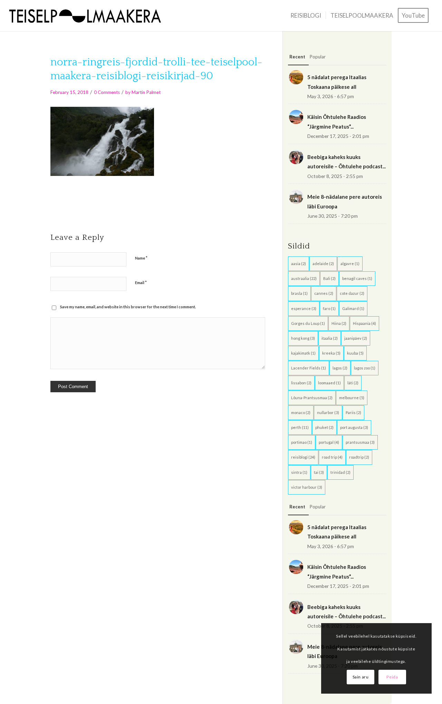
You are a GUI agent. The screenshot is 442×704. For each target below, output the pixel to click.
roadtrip (359, 457)
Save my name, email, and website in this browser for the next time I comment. (128, 306)
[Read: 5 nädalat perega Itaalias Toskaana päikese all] (296, 77)
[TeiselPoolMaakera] (87, 15)
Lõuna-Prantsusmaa (312, 397)
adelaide (323, 263)
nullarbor (328, 412)
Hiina (339, 323)
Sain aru (361, 676)
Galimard (353, 308)
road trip (332, 457)
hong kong (303, 338)
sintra (299, 472)
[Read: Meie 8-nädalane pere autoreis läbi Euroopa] (296, 197)
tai (319, 472)
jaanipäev (355, 338)
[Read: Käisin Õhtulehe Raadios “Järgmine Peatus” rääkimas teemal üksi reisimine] (296, 117)
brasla (299, 293)
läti (352, 383)
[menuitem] (306, 15)
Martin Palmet (146, 92)
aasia (298, 263)
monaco (300, 412)
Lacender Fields (308, 368)
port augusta (354, 427)
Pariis (353, 412)
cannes (323, 293)
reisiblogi (303, 457)
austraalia (304, 278)
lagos (340, 368)
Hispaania (364, 323)
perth (300, 427)
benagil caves (357, 278)
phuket (324, 427)
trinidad (340, 472)
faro (329, 308)
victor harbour (306, 487)
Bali (329, 278)
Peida (392, 676)
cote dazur (352, 293)
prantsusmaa (360, 442)
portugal (329, 442)
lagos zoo (364, 368)
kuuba (355, 353)
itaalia (329, 338)
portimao (301, 442)
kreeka (331, 353)
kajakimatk (303, 353)
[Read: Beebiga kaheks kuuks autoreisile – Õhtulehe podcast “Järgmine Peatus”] (296, 157)
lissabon (301, 383)
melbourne (351, 397)
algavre (349, 263)
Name (141, 258)
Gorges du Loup (308, 323)
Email (141, 282)
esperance (303, 308)
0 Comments (107, 92)
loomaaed (329, 383)
